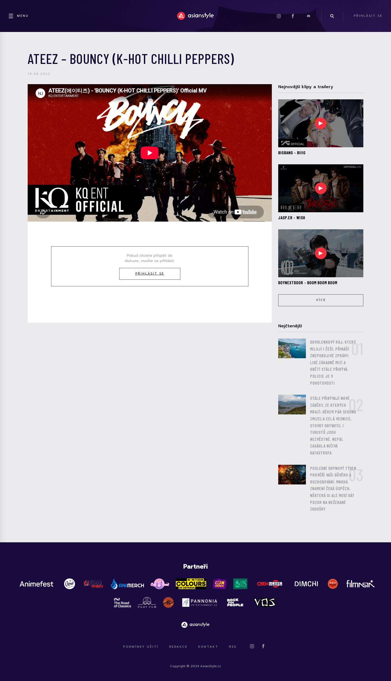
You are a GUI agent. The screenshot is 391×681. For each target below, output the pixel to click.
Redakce (178, 647)
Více (321, 300)
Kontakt (208, 647)
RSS (232, 647)
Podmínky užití (141, 647)
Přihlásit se (149, 273)
